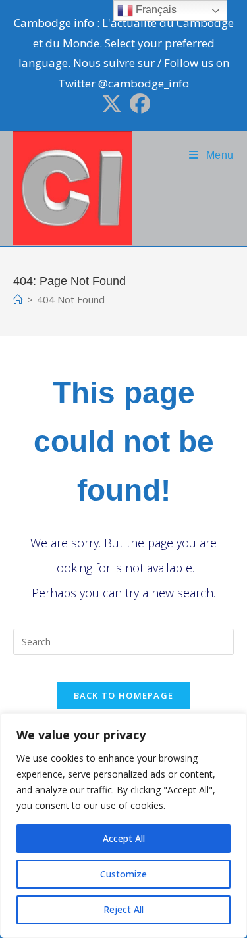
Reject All (123, 909)
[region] (123, 825)
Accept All (124, 838)
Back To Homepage (124, 695)
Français (155, 9)
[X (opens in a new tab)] (111, 103)
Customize (123, 874)
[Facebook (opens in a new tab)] (138, 103)
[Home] (18, 299)
